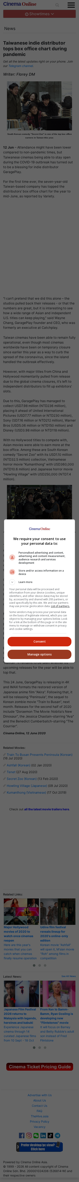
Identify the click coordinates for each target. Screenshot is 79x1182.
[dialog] (39, 591)
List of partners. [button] (60, 606)
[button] (39, 582)
